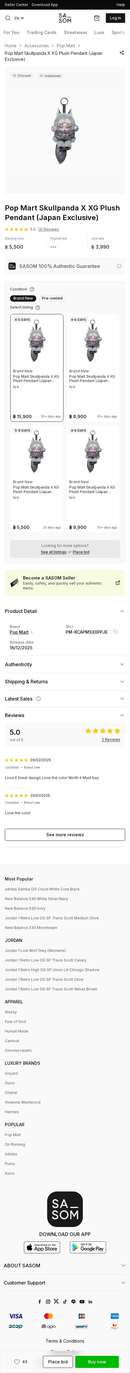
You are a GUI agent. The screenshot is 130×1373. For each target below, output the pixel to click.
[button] (8, 18)
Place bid (81, 552)
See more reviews (65, 834)
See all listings (54, 552)
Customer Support (24, 1283)
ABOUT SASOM (22, 1266)
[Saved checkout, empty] (96, 18)
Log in (115, 18)
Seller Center (16, 4)
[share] (121, 53)
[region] (65, 130)
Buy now (97, 1361)
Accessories (36, 45)
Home (11, 45)
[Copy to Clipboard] (115, 631)
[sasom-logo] (65, 18)
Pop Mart (66, 45)
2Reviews (111, 740)
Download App (45, 4)
